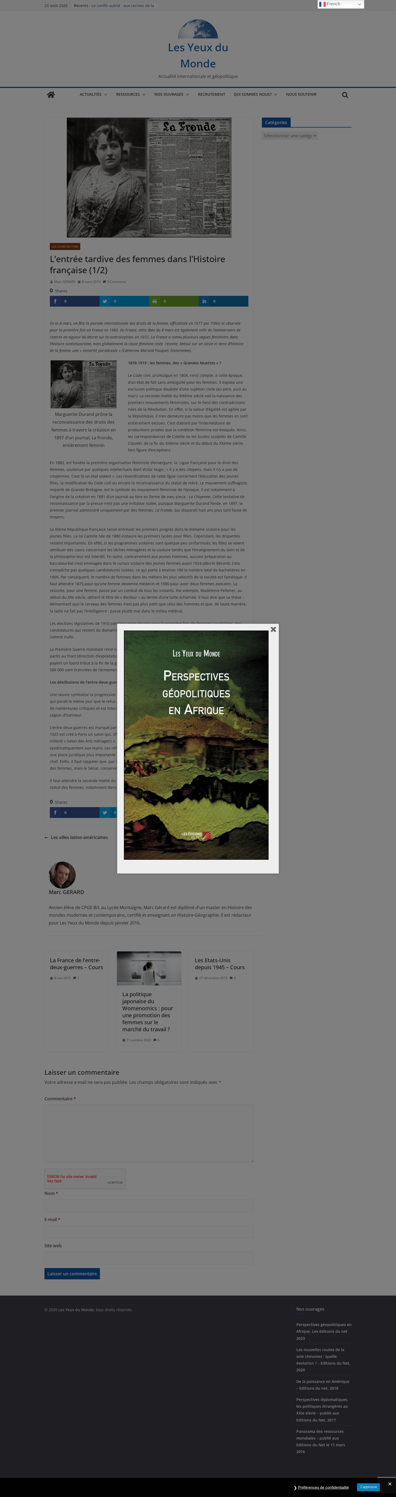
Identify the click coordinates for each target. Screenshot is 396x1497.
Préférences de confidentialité (323, 1487)
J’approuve (368, 1487)
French (333, 4)
